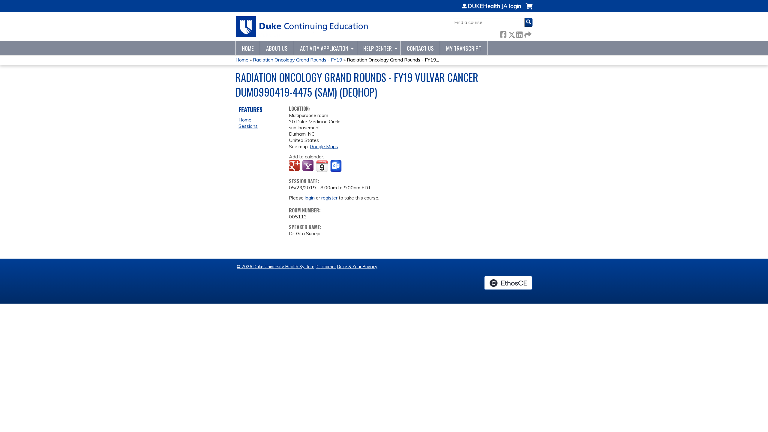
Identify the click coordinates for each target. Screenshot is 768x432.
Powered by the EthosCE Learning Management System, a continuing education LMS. (508, 283)
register (329, 198)
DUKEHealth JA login (494, 6)
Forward (527, 33)
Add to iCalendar (322, 166)
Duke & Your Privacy (357, 266)
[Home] (302, 26)
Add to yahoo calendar (308, 166)
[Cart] (529, 9)
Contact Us (420, 48)
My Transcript (463, 48)
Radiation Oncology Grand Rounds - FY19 (297, 60)
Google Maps (324, 146)
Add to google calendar (295, 166)
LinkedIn (519, 33)
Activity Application (324, 48)
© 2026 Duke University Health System (275, 266)
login (310, 198)
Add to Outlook (336, 166)
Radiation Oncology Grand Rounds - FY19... (393, 60)
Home (248, 48)
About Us (277, 48)
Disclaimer (326, 266)
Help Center (377, 48)
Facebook (503, 33)
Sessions (248, 126)
